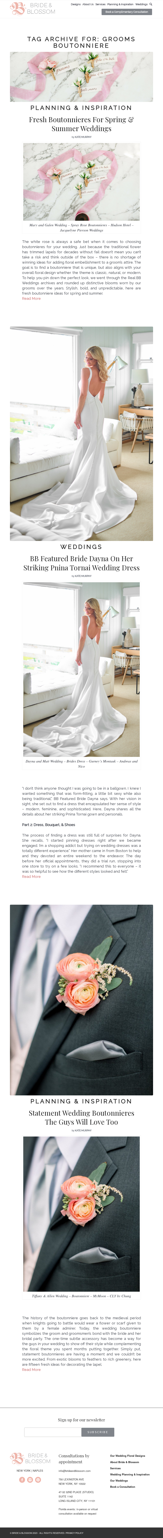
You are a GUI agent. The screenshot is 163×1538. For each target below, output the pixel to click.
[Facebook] (22, 1480)
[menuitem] (76, 4)
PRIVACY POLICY (74, 1532)
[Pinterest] (38, 1480)
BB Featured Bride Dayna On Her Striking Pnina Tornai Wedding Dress (81, 563)
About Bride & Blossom (124, 1462)
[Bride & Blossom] (30, 1459)
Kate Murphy (83, 137)
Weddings (81, 546)
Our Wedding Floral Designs (127, 1456)
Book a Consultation (122, 1487)
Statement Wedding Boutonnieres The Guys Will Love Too (81, 1117)
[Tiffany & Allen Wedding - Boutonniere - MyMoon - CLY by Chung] (81, 1000)
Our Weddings (119, 1480)
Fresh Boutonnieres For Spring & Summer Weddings (81, 124)
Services (115, 1468)
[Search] (150, 4)
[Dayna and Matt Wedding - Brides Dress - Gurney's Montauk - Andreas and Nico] (81, 434)
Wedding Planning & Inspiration (130, 1474)
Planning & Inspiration (81, 107)
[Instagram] (30, 1480)
